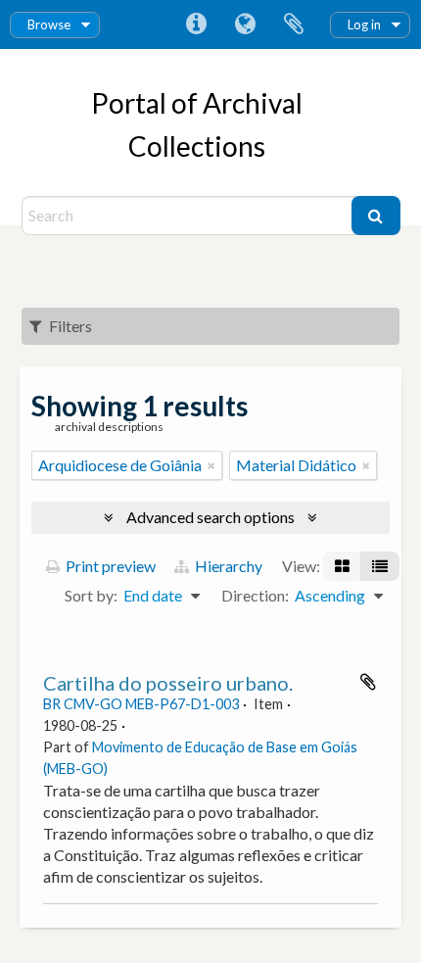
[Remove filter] (211, 465)
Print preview (109, 565)
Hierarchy (227, 565)
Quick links (195, 24)
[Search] (375, 215)
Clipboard (293, 24)
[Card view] (342, 566)
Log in (364, 24)
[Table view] (379, 566)
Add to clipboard (368, 682)
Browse (48, 24)
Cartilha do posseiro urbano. (168, 683)
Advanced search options (210, 516)
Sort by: (91, 595)
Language (244, 24)
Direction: (255, 595)
